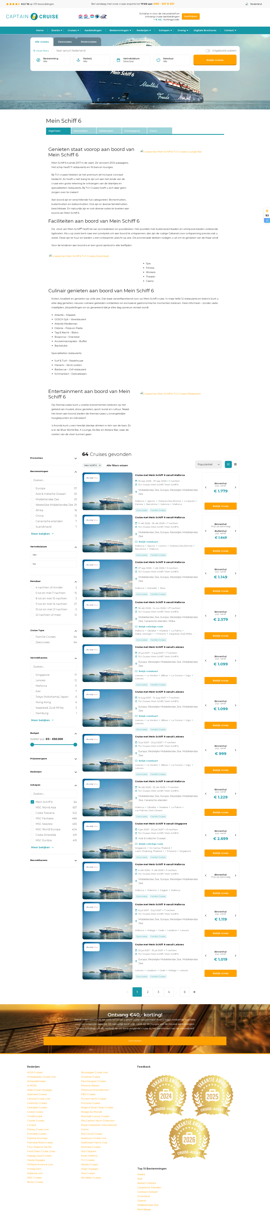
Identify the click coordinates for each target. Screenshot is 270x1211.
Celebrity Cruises (37, 1098)
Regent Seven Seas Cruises (97, 1103)
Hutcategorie (132, 130)
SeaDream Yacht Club (94, 1138)
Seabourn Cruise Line (93, 1134)
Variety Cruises (89, 1160)
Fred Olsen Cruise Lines (41, 1147)
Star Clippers (88, 1147)
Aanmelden (135, 1038)
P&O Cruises (88, 1090)
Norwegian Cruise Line (94, 1068)
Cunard (31, 1120)
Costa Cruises (35, 1107)
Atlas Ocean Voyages (39, 1085)
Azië (139, 1174)
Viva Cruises (88, 1169)
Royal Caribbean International (99, 1120)
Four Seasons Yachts (39, 1142)
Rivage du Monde (91, 1107)
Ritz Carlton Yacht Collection (98, 1116)
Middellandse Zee (148, 1200)
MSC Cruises (34, 1173)
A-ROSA (32, 1081)
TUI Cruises (87, 1155)
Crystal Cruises (35, 1116)
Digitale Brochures (205, 30)
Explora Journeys (37, 1134)
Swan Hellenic (89, 1151)
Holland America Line (40, 1160)
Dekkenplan (106, 130)
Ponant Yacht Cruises (93, 1094)
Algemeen (54, 130)
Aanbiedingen (93, 30)
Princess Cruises (90, 1098)
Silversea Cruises (90, 1142)
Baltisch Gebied (146, 1178)
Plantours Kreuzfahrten (95, 1085)
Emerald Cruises (36, 1129)
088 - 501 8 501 (163, 3)
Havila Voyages (36, 1155)
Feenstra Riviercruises (40, 1138)
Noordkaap (144, 1205)
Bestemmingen (119, 30)
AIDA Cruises (34, 1068)
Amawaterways (36, 1077)
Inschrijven (190, 16)
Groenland (143, 1192)
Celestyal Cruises (37, 1103)
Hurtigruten (34, 1164)
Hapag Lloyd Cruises (39, 1151)
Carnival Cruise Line (38, 1094)
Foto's (153, 130)
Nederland (256, 4)
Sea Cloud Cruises (91, 1129)
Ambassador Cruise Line (41, 1072)
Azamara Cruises (37, 1090)
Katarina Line (35, 1169)
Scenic (85, 1125)
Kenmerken (81, 130)
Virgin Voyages (89, 1164)
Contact (229, 30)
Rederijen (143, 30)
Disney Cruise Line (38, 1125)
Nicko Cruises (35, 1177)
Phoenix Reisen (90, 1081)
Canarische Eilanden (149, 1183)
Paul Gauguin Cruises (93, 1077)
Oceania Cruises (90, 1072)
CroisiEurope (34, 1112)
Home (40, 30)
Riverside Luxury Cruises (95, 1112)
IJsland (141, 1196)
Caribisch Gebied (147, 1187)
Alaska (141, 1170)
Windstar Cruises (91, 1173)
